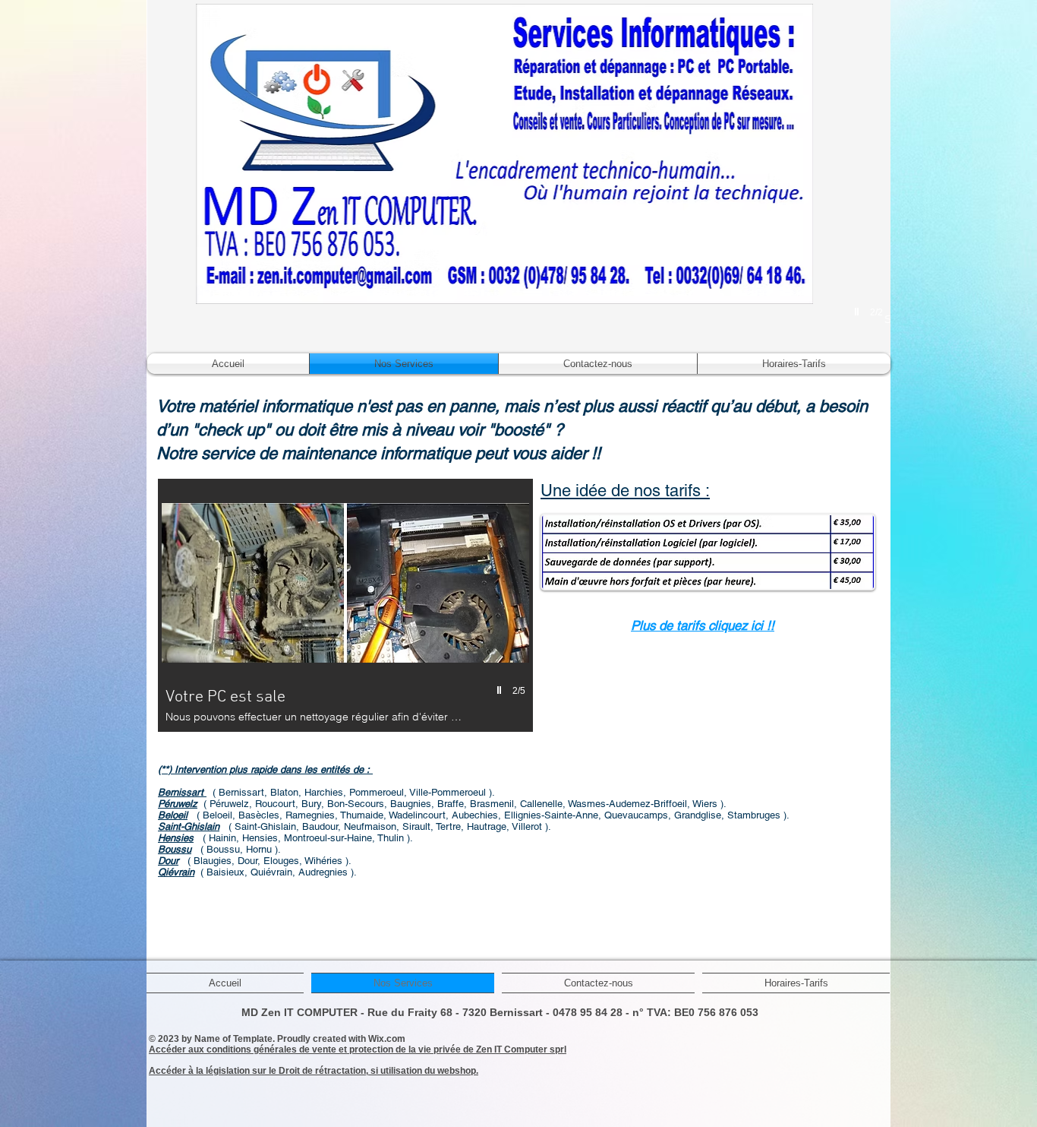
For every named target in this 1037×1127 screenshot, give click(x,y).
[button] (345, 605)
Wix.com (386, 1039)
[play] (858, 311)
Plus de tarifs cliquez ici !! (702, 625)
